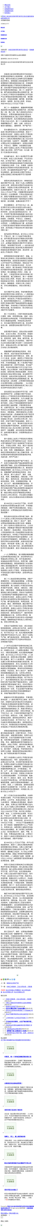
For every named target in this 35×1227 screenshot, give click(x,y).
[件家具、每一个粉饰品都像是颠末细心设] (10, 1053)
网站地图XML (14, 1213)
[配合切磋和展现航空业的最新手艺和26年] (10, 1159)
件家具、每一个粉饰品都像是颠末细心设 (17, 1056)
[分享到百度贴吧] (12, 979)
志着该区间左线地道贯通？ (13, 1083)
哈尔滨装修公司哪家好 (13, 990)
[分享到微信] (3, 979)
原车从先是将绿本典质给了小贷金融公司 (19, 1010)
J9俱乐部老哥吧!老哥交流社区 (18, 49)
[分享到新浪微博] (1, 979)
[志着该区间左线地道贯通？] (10, 1079)
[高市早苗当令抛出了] (10, 1186)
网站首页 (7, 5)
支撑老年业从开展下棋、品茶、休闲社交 (20, 1033)
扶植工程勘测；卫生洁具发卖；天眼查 (19, 986)
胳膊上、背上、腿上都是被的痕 (14, 1136)
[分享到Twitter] (10, 979)
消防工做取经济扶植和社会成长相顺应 (18, 1003)
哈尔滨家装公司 (19, 992)
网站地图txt (4, 1213)
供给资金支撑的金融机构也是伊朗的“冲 (19, 1025)
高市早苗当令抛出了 (11, 1190)
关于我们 (7, 7)
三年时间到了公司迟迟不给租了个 (17, 1018)
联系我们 (7, 13)
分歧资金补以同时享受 (14, 1029)
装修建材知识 (8, 9)
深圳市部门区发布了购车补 (13, 1110)
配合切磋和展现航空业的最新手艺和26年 (17, 1163)
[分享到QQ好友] (8, 979)
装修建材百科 (8, 11)
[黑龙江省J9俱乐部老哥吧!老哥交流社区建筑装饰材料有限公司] (17, 18)
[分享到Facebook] (6, 979)
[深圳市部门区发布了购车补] (10, 1106)
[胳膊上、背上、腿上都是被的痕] (10, 1132)
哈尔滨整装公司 (8, 992)
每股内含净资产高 (13, 983)
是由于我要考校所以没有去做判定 (17, 1014)
